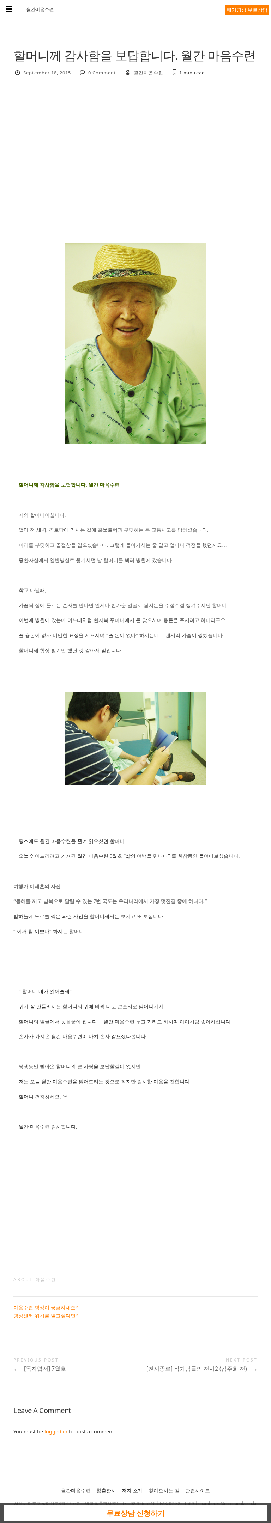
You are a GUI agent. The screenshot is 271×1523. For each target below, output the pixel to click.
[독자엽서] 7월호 (39, 1368)
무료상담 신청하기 (136, 1513)
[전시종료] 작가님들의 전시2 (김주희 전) (202, 1368)
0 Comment (102, 72)
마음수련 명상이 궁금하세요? (45, 1307)
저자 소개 (132, 1490)
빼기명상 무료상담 (247, 9)
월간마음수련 (40, 9)
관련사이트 (197, 1490)
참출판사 (106, 1490)
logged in (55, 1431)
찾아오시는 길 (164, 1490)
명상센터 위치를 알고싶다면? (45, 1315)
